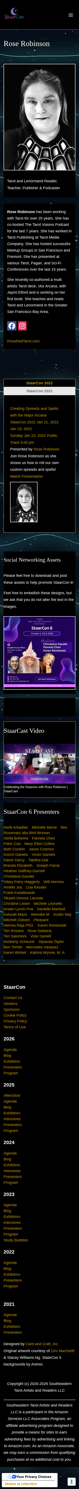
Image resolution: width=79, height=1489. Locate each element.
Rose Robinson (46, 449)
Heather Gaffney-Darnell (24, 871)
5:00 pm (27, 442)
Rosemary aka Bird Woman (27, 833)
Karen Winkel (15, 952)
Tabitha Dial (38, 860)
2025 (9, 1085)
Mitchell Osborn (17, 920)
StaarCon (14, 987)
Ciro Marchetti (62, 1351)
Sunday (16, 435)
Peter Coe (12, 844)
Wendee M (40, 914)
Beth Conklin (14, 849)
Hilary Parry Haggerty (22, 882)
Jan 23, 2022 (21, 429)
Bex (64, 827)
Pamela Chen (43, 838)
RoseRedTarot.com (23, 341)
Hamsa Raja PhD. (19, 925)
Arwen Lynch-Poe (18, 909)
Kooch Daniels (16, 855)
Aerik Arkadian (16, 827)
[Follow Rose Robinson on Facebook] (11, 325)
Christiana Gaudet (19, 876)
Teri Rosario (14, 931)
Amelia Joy (13, 887)
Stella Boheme (16, 838)
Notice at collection (21, 1484)
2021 (9, 1304)
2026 (9, 1039)
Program (11, 1073)
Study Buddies (16, 1240)
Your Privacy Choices (33, 1477)
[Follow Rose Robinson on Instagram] (22, 325)
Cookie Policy (15, 1015)
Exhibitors (12, 1061)
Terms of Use (15, 1027)
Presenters (13, 1067)
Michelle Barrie (44, 827)
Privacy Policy (15, 1021)
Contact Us (13, 998)
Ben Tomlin (13, 947)
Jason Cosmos (41, 849)
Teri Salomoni (15, 936)
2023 (9, 1194)
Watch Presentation (26, 476)
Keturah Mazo (15, 914)
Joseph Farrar (48, 865)
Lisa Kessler (36, 887)
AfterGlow (12, 1095)
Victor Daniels (43, 855)
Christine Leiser (17, 903)
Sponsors (12, 1009)
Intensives (12, 1119)
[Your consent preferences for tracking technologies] (72, 1482)
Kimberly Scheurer (19, 942)
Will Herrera (54, 882)
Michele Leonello (48, 903)
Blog (7, 1055)
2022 (9, 1252)
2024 (9, 1142)
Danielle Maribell (51, 909)
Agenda (10, 1050)
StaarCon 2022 (39, 383)
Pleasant (41, 920)
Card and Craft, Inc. (42, 1344)
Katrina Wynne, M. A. (48, 952)
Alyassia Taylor (51, 942)
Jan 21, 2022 (48, 422)
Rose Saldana (39, 931)
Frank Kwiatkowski (19, 893)
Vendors (10, 1004)
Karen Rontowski (52, 925)
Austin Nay (62, 914)
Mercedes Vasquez (42, 947)
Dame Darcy (14, 860)
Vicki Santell (40, 936)
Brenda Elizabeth (18, 865)
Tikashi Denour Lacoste (23, 898)
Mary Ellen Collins (39, 844)
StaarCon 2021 (39, 391)
